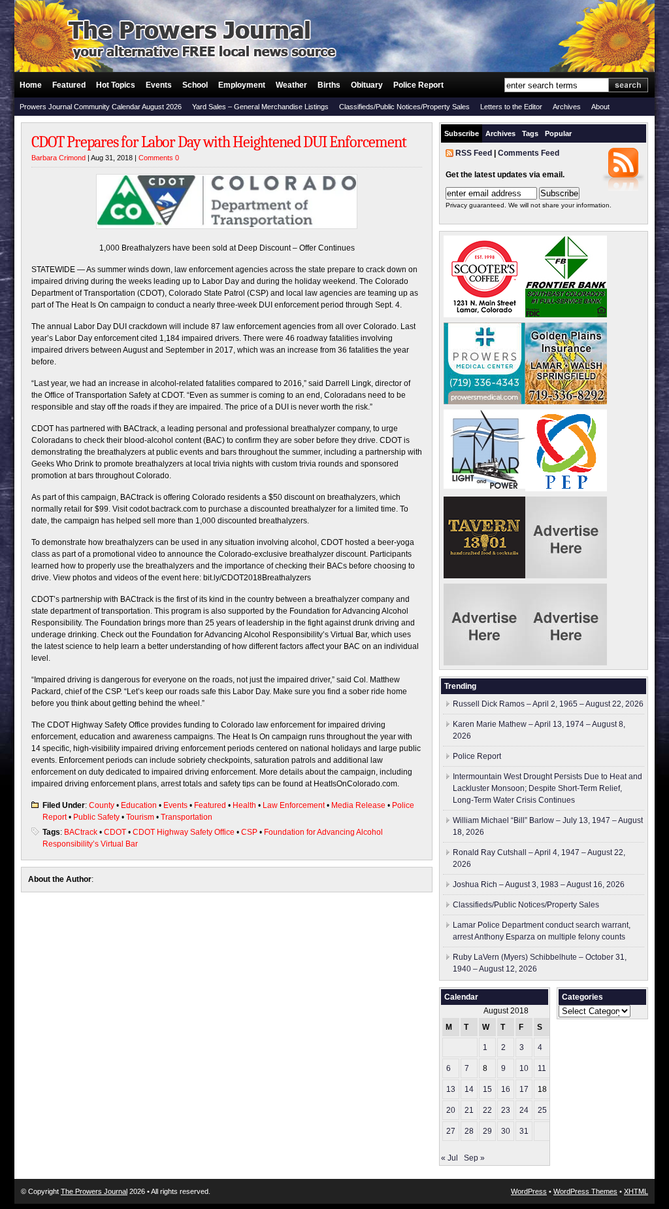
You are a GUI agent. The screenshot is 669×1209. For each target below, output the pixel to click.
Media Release (358, 805)
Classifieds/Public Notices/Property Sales (404, 107)
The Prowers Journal (94, 1191)
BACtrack (80, 832)
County (101, 805)
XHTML (636, 1191)
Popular (558, 133)
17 (524, 1089)
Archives (567, 107)
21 (469, 1110)
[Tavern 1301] (484, 575)
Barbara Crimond (58, 158)
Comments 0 (159, 158)
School (195, 85)
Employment (241, 85)
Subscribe (461, 133)
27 (450, 1131)
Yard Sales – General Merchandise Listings (260, 107)
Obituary (367, 85)
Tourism (140, 817)
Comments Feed (528, 153)
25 (542, 1110)
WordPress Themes (585, 1191)
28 (469, 1131)
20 (450, 1110)
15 (487, 1089)
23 (505, 1110)
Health (244, 805)
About (600, 107)
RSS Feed (473, 153)
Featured (69, 85)
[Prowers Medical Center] (484, 401)
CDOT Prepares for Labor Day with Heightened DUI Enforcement (218, 142)
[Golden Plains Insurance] (566, 401)
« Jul (449, 1158)
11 (542, 1068)
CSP (249, 832)
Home (31, 85)
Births (329, 85)
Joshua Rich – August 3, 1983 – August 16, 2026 (539, 884)
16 (505, 1089)
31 (524, 1131)
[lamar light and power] (484, 486)
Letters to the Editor (511, 107)
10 (524, 1068)
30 (505, 1131)
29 (487, 1131)
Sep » (474, 1158)
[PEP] (566, 488)
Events (159, 85)
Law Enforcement (294, 805)
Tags (530, 133)
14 (469, 1089)
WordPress (529, 1191)
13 (450, 1089)
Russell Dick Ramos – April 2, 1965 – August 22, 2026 (548, 704)
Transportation (186, 817)
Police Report (418, 85)
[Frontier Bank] (566, 314)
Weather (291, 85)
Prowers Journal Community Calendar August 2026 (101, 107)
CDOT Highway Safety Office (184, 832)
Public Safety (96, 817)
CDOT (115, 832)
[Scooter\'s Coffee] (484, 314)
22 (487, 1110)
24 (524, 1110)
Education (139, 805)
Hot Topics (115, 85)
